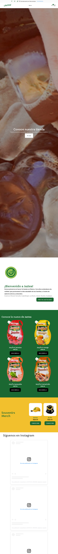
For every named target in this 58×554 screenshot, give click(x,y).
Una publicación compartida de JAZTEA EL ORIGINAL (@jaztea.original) (29, 482)
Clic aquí (29, 135)
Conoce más (35, 423)
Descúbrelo (15, 353)
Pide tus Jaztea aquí (45, 299)
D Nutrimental (40, 1)
